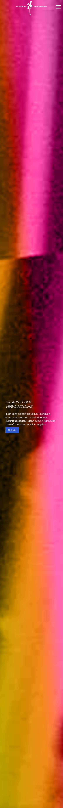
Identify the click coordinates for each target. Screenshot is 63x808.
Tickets (12, 430)
